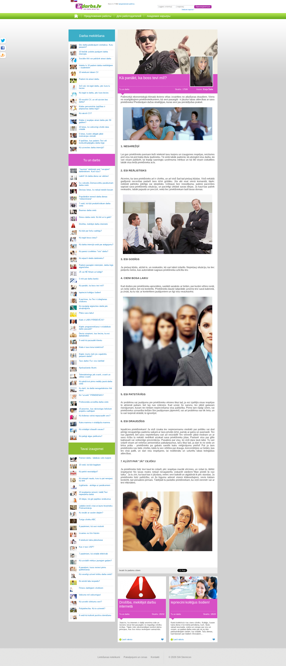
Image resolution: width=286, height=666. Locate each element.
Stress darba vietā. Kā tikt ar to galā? (95, 217)
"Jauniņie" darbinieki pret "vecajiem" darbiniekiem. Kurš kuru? (94, 170)
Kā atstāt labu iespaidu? (89, 581)
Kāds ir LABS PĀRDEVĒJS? (91, 320)
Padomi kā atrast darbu (89, 79)
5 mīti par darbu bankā (88, 279)
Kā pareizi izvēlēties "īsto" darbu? (93, 251)
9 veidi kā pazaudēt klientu (90, 340)
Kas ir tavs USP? (86, 547)
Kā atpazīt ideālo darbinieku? (91, 258)
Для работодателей (129, 16)
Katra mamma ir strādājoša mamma (94, 422)
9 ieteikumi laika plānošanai (91, 540)
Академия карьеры (158, 16)
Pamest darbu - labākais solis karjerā (95, 458)
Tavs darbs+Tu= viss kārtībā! (91, 361)
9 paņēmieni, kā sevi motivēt (91, 526)
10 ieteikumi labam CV (88, 72)
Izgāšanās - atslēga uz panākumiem (94, 485)
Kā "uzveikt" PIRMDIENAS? (91, 395)
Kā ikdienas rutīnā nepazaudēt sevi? (94, 416)
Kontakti (155, 657)
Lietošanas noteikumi (109, 657)
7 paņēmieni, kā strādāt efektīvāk (93, 554)
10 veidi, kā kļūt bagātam (90, 465)
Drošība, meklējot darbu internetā (93, 224)
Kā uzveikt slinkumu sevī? (90, 602)
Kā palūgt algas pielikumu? (90, 436)
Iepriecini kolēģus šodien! (90, 292)
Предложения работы (97, 16)
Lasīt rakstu (127, 639)
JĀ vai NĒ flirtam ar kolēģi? (91, 272)
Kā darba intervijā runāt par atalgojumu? (96, 244)
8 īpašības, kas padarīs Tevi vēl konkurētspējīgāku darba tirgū (93, 142)
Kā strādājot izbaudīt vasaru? (91, 429)
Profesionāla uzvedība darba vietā (93, 402)
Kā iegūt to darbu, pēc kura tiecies (94, 93)
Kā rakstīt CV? (85, 113)
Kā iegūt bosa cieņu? (88, 238)
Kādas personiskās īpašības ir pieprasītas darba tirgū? (92, 107)
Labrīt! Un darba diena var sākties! (94, 176)
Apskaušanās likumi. (88, 368)
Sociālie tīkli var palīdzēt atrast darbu (95, 58)
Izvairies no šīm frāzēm (89, 533)
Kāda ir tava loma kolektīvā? (91, 347)
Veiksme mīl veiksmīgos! (90, 595)
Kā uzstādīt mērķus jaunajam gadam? (95, 560)
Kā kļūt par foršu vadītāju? (90, 231)
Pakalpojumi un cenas (135, 657)
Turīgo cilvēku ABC (87, 519)
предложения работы (127, 4)
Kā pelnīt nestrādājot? (88, 471)
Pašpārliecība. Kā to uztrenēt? (92, 608)
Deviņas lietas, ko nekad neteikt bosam (96, 190)
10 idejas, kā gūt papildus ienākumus (95, 499)
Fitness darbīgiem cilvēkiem (91, 588)
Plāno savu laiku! (86, 313)
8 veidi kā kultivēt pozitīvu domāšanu (95, 615)
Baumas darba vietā (87, 210)
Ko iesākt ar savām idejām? (91, 513)
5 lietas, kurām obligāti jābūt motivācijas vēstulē (91, 135)
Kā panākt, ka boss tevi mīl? (91, 285)
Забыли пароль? (188, 9)
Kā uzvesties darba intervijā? (91, 147)
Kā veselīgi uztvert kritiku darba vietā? (95, 574)
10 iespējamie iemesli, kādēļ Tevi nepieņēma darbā (93, 493)
